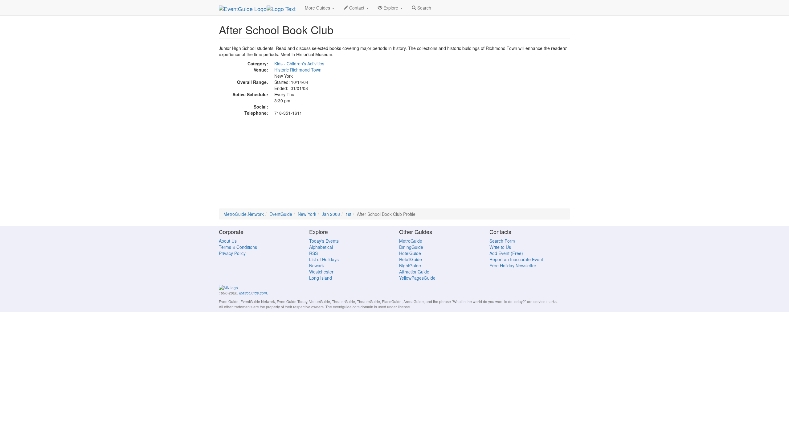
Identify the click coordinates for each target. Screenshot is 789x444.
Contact (357, 8)
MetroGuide (410, 241)
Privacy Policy (232, 253)
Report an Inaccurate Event (516, 259)
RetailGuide (410, 259)
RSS (313, 253)
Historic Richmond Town (297, 70)
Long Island (320, 278)
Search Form (502, 241)
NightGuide (410, 265)
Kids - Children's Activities (299, 63)
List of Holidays (324, 259)
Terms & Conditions (238, 247)
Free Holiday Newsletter (512, 265)
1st (348, 214)
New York (307, 214)
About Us (228, 241)
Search (423, 8)
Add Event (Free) (506, 253)
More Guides (318, 8)
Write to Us (500, 247)
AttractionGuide (414, 272)
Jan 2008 (331, 214)
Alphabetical (321, 247)
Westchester (321, 272)
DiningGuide (411, 247)
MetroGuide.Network (243, 214)
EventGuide (280, 214)
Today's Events (324, 241)
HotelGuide (410, 253)
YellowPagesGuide (417, 278)
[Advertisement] (394, 165)
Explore (390, 8)
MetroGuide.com (253, 292)
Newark (316, 265)
